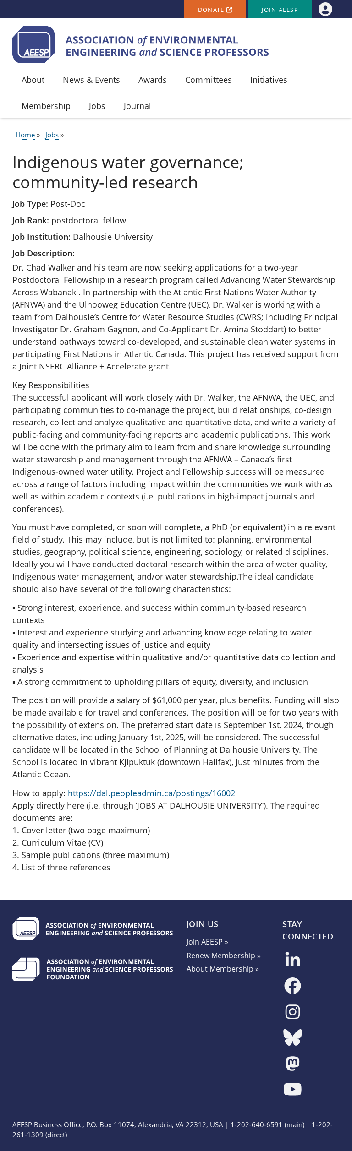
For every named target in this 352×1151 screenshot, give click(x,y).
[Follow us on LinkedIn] (292, 961)
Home (25, 134)
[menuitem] (325, 9)
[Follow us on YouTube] (292, 1090)
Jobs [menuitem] (97, 105)
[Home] (140, 44)
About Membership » (223, 969)
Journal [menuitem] (137, 105)
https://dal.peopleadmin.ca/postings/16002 (151, 792)
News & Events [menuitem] (91, 79)
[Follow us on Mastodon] (292, 1064)
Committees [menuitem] (208, 79)
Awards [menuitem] (152, 79)
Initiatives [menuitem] (268, 79)
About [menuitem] (33, 79)
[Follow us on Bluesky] (292, 1038)
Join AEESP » (207, 942)
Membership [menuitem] (46, 105)
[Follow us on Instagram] (292, 1012)
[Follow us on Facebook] (292, 986)
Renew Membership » (224, 955)
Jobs (52, 134)
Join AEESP (280, 10)
